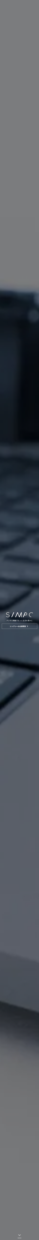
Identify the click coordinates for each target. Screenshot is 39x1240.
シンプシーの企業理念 (18, 626)
